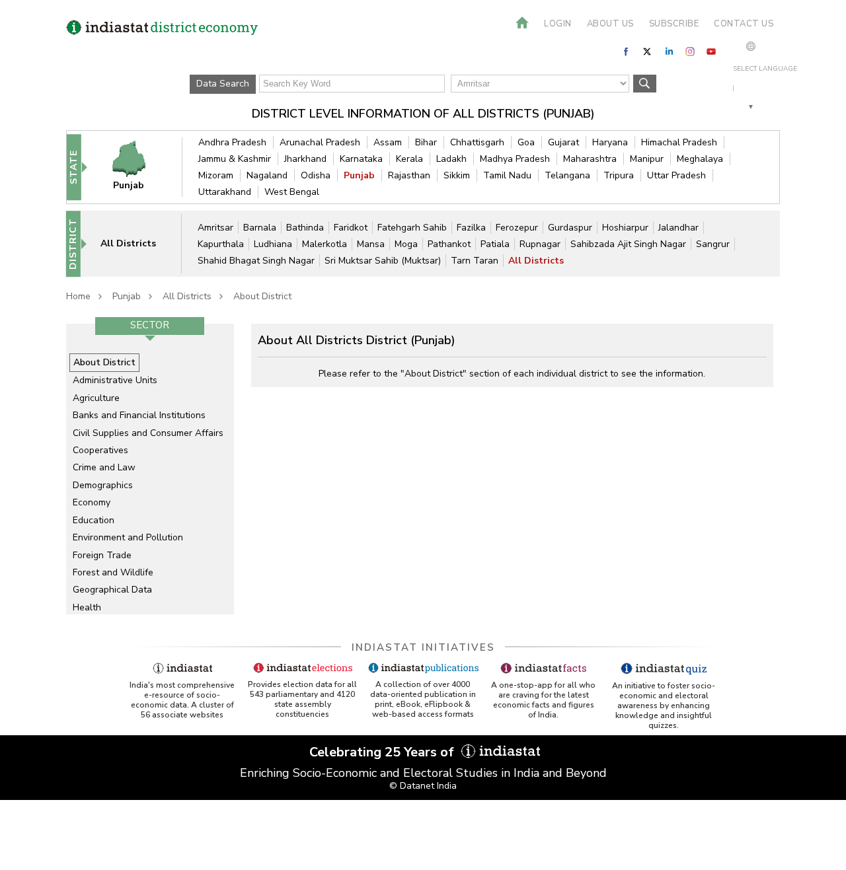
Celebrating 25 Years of (383, 752)
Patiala (495, 244)
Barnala (259, 227)
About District (262, 296)
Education (93, 520)
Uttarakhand (224, 192)
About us (610, 24)
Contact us (743, 24)
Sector (149, 325)
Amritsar (215, 227)
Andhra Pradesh (232, 142)
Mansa (371, 244)
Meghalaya (700, 159)
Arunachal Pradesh (320, 142)
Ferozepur (517, 227)
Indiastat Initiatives (423, 647)
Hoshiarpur (625, 227)
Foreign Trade (102, 555)
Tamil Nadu (507, 175)
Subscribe (674, 24)
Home (78, 296)
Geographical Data (112, 589)
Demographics (103, 485)
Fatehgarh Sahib (412, 227)
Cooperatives (100, 450)
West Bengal (291, 192)
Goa (526, 142)
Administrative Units (115, 380)
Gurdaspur (570, 227)
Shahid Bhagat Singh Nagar (256, 260)
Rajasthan (409, 175)
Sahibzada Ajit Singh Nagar (628, 244)
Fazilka (471, 227)
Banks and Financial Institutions (139, 415)
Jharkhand (305, 159)
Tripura (618, 175)
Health (87, 607)
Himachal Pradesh (679, 142)
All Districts (536, 260)
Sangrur (713, 244)
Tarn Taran (474, 260)
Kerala (409, 159)
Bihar (426, 142)
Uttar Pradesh (676, 175)
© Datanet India (423, 785)
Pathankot (449, 244)
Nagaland (267, 175)
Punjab (359, 175)
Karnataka (361, 159)
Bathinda (305, 227)
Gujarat (563, 142)
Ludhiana (273, 244)
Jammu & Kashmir (234, 159)
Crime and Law (104, 467)
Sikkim (456, 175)
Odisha (315, 175)
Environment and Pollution (128, 537)
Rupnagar (539, 244)
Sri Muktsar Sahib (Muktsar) (383, 260)
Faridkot (350, 227)
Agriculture (96, 398)
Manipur (647, 159)
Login (558, 24)
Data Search (222, 83)
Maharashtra (590, 159)
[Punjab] (137, 167)
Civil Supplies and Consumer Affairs (148, 433)
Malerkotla (324, 244)
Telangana (567, 175)
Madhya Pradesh (515, 159)
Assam (387, 142)
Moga (406, 244)
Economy (91, 502)
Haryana (610, 142)
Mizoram (215, 175)
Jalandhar (678, 227)
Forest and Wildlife (113, 572)
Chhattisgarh (477, 142)
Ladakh (451, 159)
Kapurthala (221, 244)
